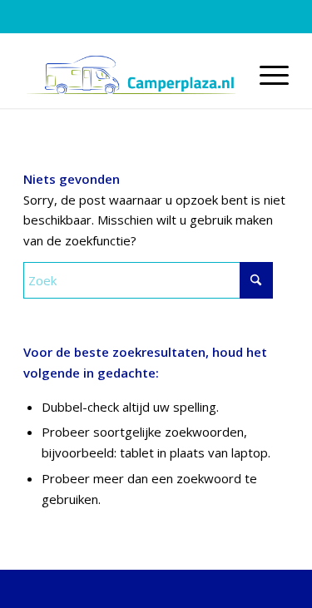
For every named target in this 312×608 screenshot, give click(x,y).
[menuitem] (266, 75)
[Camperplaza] (129, 75)
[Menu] (266, 75)
